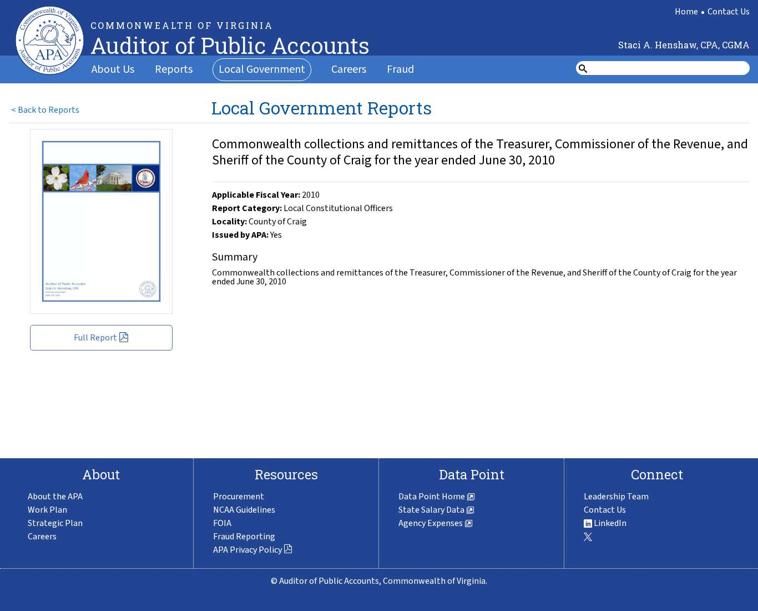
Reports (174, 69)
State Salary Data (432, 510)
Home (686, 12)
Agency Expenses (431, 523)
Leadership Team (616, 496)
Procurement (238, 496)
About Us (113, 69)
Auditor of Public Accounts (230, 45)
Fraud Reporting (244, 536)
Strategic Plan (55, 523)
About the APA (55, 496)
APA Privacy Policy (247, 550)
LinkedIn (609, 523)
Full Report (95, 338)
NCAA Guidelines (244, 510)
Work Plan (47, 510)
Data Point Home (432, 496)
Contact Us (729, 12)
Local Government (262, 69)
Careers (348, 69)
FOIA (222, 523)
